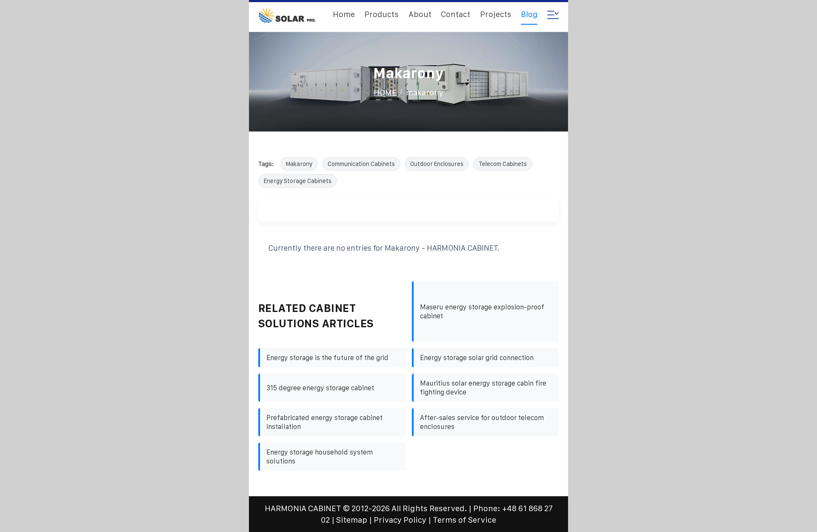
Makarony (299, 163)
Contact (455, 14)
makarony (424, 92)
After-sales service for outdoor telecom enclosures (482, 422)
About (419, 14)
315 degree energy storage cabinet (320, 388)
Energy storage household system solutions (319, 457)
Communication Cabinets (361, 163)
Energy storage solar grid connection (477, 357)
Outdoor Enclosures (436, 163)
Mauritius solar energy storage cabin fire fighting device (483, 388)
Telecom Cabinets (503, 163)
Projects (495, 14)
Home (344, 14)
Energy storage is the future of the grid (327, 357)
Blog (529, 14)
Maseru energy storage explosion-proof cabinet (482, 311)
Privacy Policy (400, 519)
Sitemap (351, 519)
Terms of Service (464, 519)
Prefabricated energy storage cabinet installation (324, 422)
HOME (385, 92)
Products (381, 14)
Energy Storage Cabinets (297, 180)
